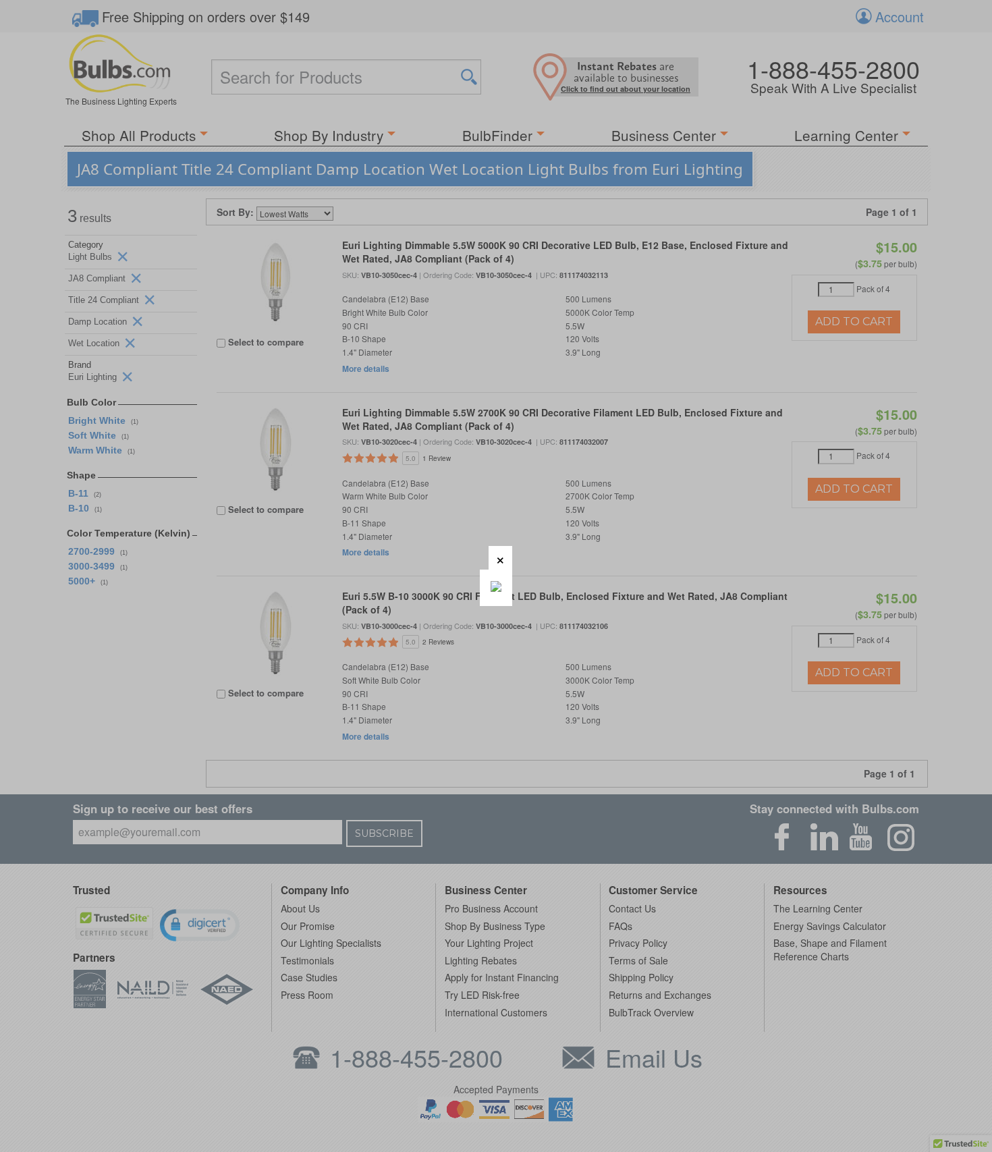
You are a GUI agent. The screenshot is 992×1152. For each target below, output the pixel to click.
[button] (500, 558)
